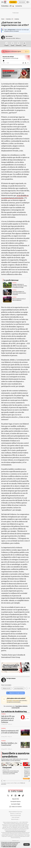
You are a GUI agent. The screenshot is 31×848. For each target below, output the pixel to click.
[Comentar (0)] (18, 43)
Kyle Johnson (9, 36)
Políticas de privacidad (15, 815)
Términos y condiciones (15, 813)
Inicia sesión (6, 773)
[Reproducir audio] (3, 61)
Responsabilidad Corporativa (15, 811)
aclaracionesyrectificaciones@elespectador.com (15, 831)
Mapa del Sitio (15, 799)
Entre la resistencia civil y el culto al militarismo (19, 299)
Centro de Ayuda (15, 817)
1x (28, 62)
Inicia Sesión (22, 2)
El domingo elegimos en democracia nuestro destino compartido (19, 293)
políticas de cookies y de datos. (9, 846)
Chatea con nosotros (16, 806)
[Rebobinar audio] (23, 63)
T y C (15, 783)
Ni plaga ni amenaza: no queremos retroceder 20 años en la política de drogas (19, 286)
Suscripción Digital (15, 804)
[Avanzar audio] (25, 63)
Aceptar (26, 844)
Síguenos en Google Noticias (17, 693)
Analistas (14, 282)
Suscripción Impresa (15, 801)
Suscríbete (13, 2)
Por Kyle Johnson (11, 678)
